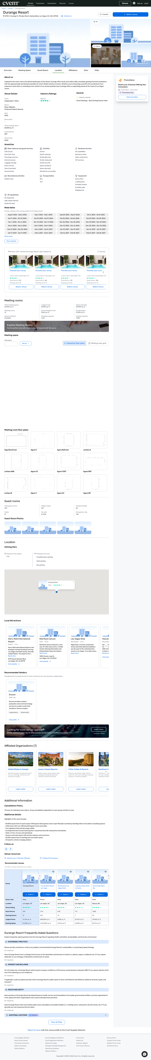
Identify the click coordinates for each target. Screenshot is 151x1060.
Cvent (4, 8)
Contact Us (79, 1040)
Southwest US (105, 769)
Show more (8, 236)
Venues (30, 3)
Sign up (139, 3)
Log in (146, 3)
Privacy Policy (111, 1038)
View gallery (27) (142, 63)
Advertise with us (112, 1046)
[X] (6, 849)
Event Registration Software (54, 1040)
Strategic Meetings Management (55, 1046)
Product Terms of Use (114, 1040)
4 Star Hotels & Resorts (78, 769)
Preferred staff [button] (25, 712)
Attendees (8, 340)
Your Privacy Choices (83, 1046)
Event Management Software (54, 1038)
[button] (45, 43)
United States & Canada (18, 769)
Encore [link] (12, 694)
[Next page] (103, 272)
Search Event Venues (21, 1040)
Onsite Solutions (19, 1048)
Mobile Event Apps (51, 1043)
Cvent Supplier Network (21, 1038)
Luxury (71, 3)
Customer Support (82, 1043)
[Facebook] (10, 849)
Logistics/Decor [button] (13, 712)
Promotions (40, 3)
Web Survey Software (52, 1048)
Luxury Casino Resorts (48, 769)
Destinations (51, 3)
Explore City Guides (20, 1046)
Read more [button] (12, 656)
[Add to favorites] (53, 871)
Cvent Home (80, 1038)
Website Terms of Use (113, 1043)
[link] (21, 686)
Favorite (105, 14)
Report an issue (34, 1030)
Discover (62, 3)
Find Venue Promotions (21, 1043)
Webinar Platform (50, 1051)
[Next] (106, 646)
